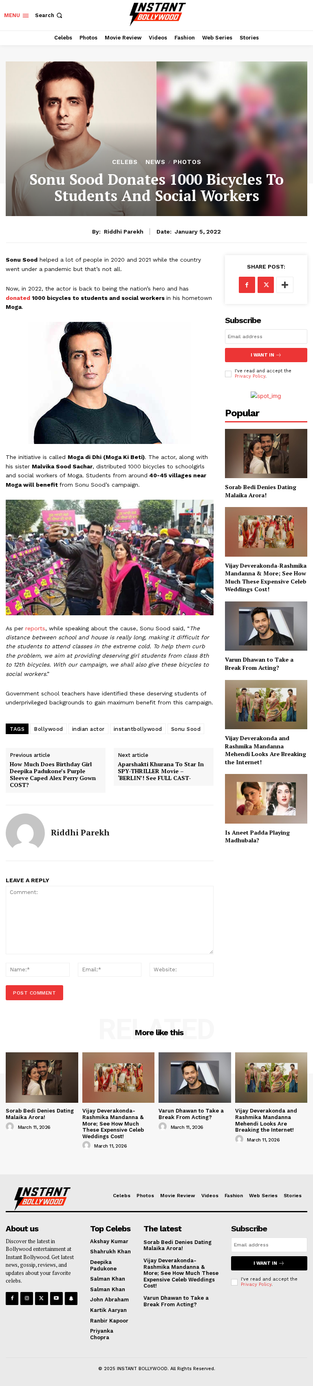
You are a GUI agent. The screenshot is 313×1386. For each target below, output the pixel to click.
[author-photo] (11, 1126)
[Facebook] (247, 285)
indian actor (88, 729)
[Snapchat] (71, 1298)
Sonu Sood (186, 729)
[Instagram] (26, 1298)
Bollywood (48, 729)
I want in (262, 355)
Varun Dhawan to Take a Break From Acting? (259, 663)
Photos (187, 162)
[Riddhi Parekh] (25, 833)
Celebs (125, 162)
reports (35, 628)
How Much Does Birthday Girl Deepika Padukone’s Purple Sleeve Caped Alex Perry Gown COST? (53, 774)
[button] (49, 15)
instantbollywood (138, 729)
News (155, 162)
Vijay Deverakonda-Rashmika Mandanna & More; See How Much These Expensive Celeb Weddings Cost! (265, 577)
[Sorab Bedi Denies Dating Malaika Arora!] (266, 453)
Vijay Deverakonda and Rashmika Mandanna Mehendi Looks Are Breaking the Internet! (265, 750)
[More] (284, 285)
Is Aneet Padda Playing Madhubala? (257, 836)
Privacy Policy (250, 376)
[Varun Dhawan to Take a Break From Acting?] (266, 626)
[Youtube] (56, 1298)
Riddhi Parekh (123, 231)
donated (18, 298)
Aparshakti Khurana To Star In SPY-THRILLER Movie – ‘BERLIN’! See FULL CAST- (161, 771)
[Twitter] (266, 285)
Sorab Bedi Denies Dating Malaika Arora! (260, 491)
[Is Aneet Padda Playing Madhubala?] (266, 798)
